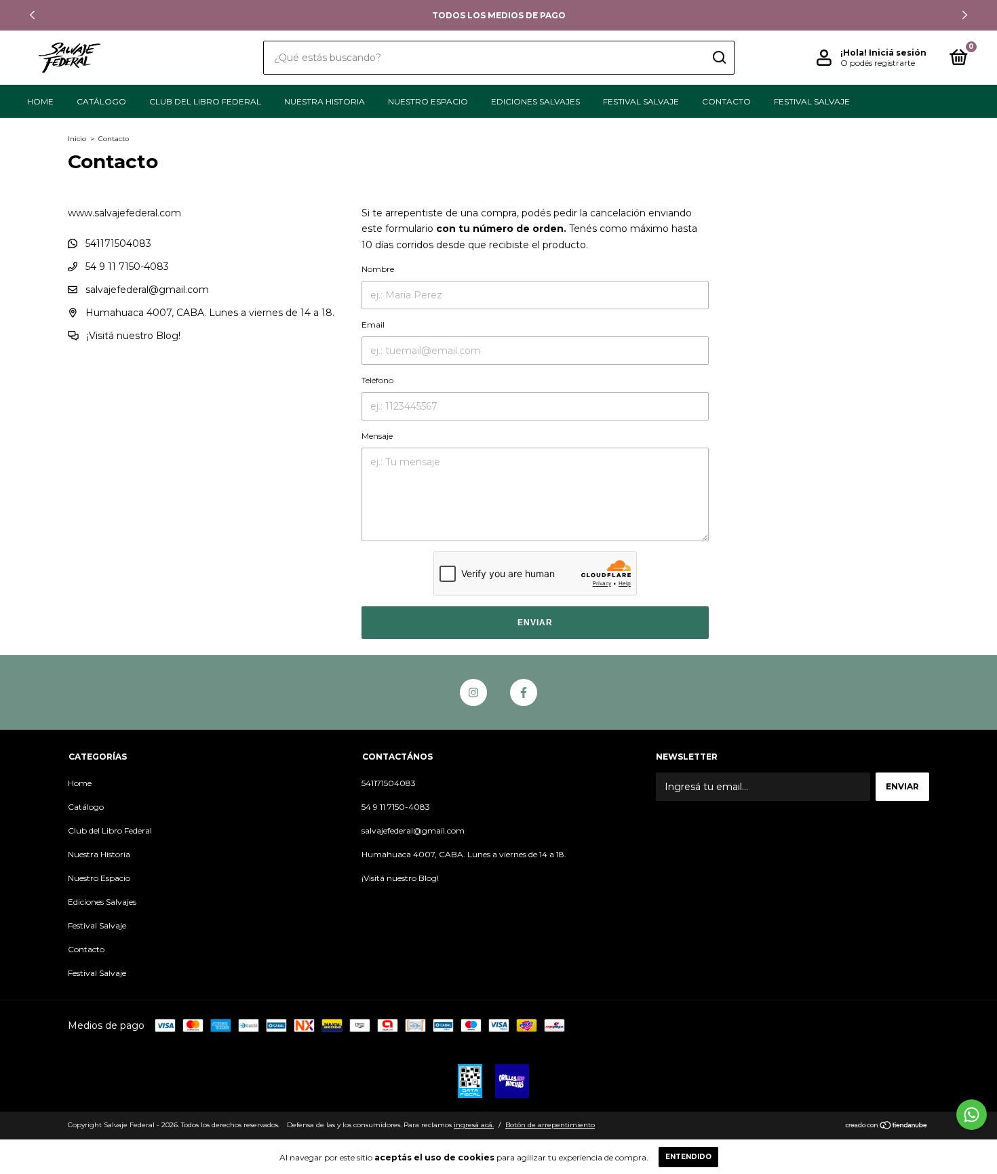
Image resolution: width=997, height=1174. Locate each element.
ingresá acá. (474, 1124)
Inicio (77, 138)
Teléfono (377, 380)
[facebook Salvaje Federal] (523, 692)
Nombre (377, 269)
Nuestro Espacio (428, 101)
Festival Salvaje (641, 101)
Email (373, 324)
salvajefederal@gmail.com (147, 289)
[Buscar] (718, 57)
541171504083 (117, 243)
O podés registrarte (877, 63)
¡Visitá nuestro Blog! (132, 336)
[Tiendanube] (886, 1126)
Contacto (726, 101)
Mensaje (377, 436)
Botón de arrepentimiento (550, 1124)
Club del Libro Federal (205, 101)
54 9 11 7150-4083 (126, 266)
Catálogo (101, 101)
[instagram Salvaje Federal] (473, 692)
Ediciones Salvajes (535, 101)
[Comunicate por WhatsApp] (971, 1114)
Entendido (688, 1156)
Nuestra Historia (324, 101)
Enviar (535, 622)
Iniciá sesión (897, 52)
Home (40, 101)
